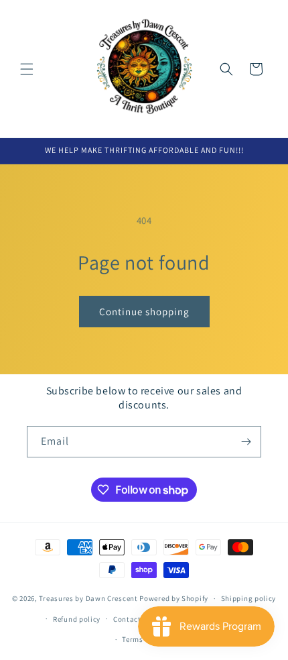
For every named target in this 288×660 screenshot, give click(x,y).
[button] (27, 69)
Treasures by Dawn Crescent (88, 598)
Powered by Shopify (173, 598)
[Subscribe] (246, 441)
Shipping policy (249, 598)
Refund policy (76, 619)
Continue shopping (144, 311)
